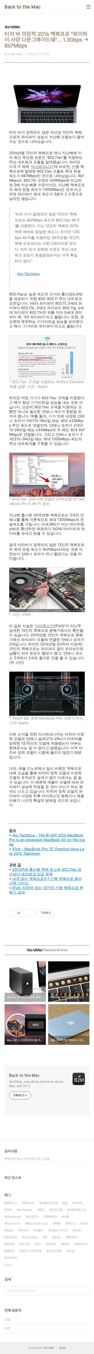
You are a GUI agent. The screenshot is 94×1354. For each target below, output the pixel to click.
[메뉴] (88, 6)
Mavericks (13, 1217)
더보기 (8, 1265)
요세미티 (33, 1217)
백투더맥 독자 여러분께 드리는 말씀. (27, 1159)
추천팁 (52, 1244)
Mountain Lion (37, 1223)
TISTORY (48, 1348)
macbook (13, 1223)
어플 (66, 1217)
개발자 (39, 1230)
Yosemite (31, 1237)
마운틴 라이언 (59, 1230)
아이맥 (78, 1203)
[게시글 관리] (30, 913)
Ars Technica (28, 273)
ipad (57, 1237)
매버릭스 (11, 1203)
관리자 (62, 1348)
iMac (9, 1230)
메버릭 (10, 1244)
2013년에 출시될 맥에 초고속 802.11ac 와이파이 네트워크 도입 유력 (45, 871)
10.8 (78, 1230)
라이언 (24, 1230)
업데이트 (11, 1237)
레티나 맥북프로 (31, 1251)
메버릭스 (72, 1237)
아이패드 (11, 1258)
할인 (42, 1210)
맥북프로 (82, 1244)
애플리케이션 (49, 1203)
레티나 (71, 1223)
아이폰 (25, 1244)
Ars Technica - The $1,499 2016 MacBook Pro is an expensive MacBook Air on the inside (47, 840)
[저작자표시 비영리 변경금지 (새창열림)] (61, 913)
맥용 (57, 1223)
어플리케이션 (77, 1210)
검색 (85, 1290)
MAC (66, 1244)
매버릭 (10, 1251)
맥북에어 (51, 1217)
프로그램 (57, 1210)
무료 (85, 1223)
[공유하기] (24, 913)
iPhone (29, 1203)
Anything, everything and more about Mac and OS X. (36, 1084)
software (25, 1210)
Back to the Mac (23, 7)
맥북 (9, 1210)
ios (39, 1244)
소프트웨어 (55, 1251)
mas (72, 1251)
